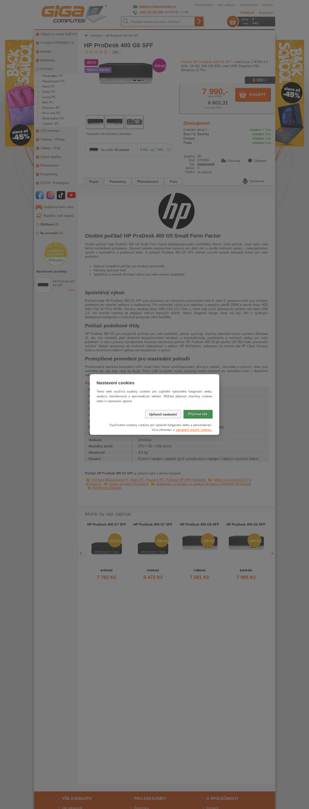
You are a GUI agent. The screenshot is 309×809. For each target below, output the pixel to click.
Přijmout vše (197, 414)
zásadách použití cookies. (194, 430)
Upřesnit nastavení (163, 414)
